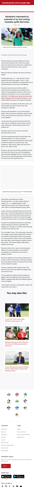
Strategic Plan (20, 437)
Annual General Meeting (23, 434)
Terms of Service (21, 432)
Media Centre (4, 442)
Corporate (4, 425)
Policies (19, 429)
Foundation (4, 434)
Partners (3, 437)
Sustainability (4, 450)
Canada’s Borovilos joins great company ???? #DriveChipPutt (17, 191)
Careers (3, 440)
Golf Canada (13, 194)
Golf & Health (4, 448)
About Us (3, 432)
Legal (19, 425)
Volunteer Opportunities (7, 445)
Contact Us (4, 429)
